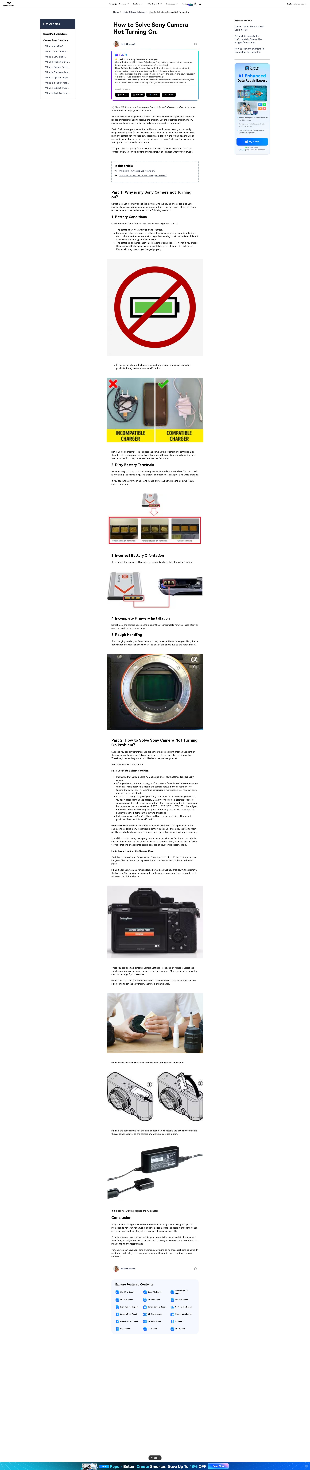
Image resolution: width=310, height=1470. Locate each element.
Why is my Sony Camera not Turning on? (137, 171)
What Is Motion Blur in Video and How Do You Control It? (57, 62)
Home (116, 12)
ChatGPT (123, 95)
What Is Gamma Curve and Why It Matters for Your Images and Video (57, 67)
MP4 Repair (180, 1321)
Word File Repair (127, 1292)
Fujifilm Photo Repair (129, 1321)
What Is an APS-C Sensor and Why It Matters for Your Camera (57, 46)
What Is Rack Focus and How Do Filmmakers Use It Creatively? (57, 93)
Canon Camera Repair (157, 1307)
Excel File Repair (155, 1292)
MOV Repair (125, 1329)
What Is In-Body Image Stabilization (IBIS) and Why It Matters (57, 82)
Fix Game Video (154, 1321)
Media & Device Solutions (134, 12)
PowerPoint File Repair (182, 1292)
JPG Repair (152, 1329)
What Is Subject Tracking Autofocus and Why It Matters (57, 88)
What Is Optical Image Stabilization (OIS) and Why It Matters (56, 77)
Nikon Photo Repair (183, 1314)
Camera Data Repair (129, 1314)
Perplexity (139, 95)
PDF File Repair (126, 1300)
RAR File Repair (181, 1300)
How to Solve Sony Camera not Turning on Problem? (143, 176)
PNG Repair (180, 1329)
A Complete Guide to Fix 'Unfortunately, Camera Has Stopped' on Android (248, 39)
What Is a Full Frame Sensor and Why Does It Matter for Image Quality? (57, 51)
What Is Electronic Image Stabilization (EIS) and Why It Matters (57, 72)
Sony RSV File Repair (129, 1307)
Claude (170, 95)
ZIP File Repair (154, 1300)
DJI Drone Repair (155, 1314)
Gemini (154, 95)
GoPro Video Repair (183, 1307)
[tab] (57, 34)
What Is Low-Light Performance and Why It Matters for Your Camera (57, 56)
